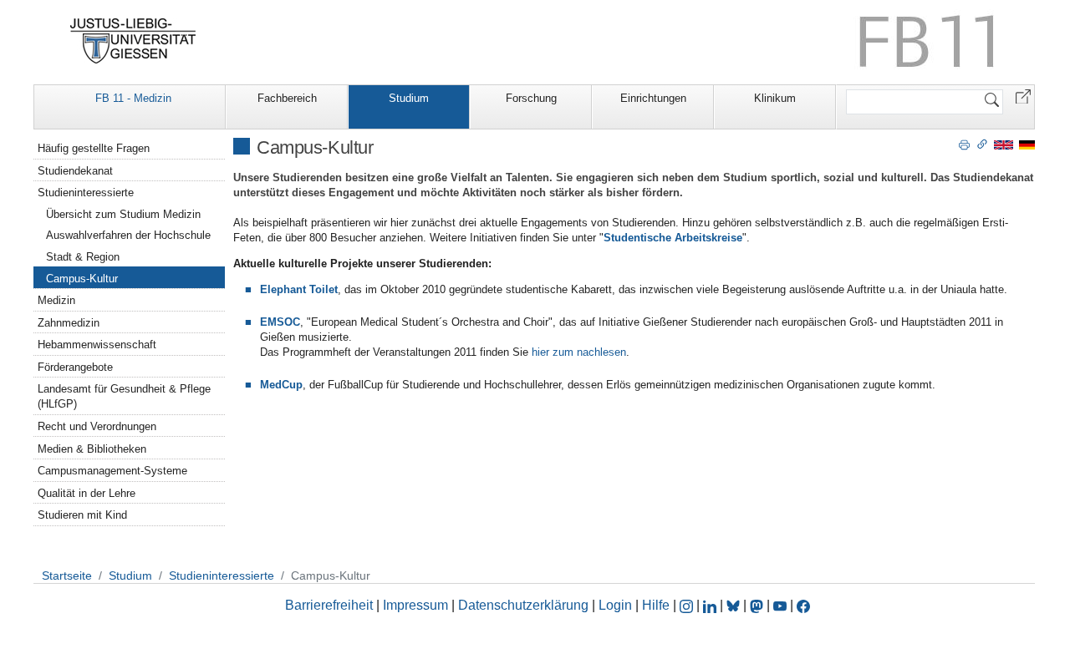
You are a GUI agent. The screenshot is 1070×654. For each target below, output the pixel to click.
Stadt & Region (83, 257)
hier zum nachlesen (579, 352)
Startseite (67, 575)
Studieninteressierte (86, 192)
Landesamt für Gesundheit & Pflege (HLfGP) (124, 396)
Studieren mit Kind (82, 515)
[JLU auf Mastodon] (758, 605)
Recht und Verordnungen (97, 426)
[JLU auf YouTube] (780, 605)
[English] (1003, 144)
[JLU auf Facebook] (803, 605)
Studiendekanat (75, 171)
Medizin (56, 300)
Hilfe (656, 605)
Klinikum (775, 98)
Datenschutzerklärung (523, 605)
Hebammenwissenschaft (97, 344)
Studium (409, 98)
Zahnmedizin (68, 323)
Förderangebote (75, 367)
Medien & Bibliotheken (92, 449)
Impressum (415, 605)
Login (617, 605)
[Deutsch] (1027, 144)
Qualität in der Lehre (86, 493)
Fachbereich (287, 98)
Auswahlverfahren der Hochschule (128, 235)
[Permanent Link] (982, 143)
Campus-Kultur (82, 278)
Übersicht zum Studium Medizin (123, 214)
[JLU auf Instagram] (688, 605)
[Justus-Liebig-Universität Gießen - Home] (133, 41)
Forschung (531, 98)
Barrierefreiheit (329, 605)
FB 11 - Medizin (133, 98)
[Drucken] (964, 143)
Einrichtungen (653, 98)
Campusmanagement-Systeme (112, 470)
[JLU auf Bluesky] (734, 605)
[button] (1023, 95)
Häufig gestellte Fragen (94, 148)
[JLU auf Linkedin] (711, 605)
